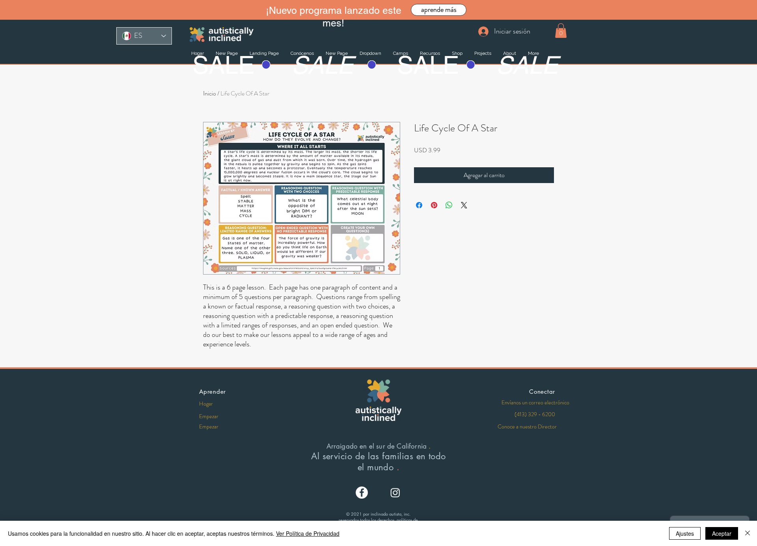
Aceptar (721, 533)
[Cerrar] (747, 533)
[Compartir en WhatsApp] (449, 205)
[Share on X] (464, 205)
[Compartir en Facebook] (419, 205)
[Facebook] (362, 492)
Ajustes (685, 533)
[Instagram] (395, 492)
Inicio (209, 93)
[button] (561, 30)
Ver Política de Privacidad (307, 533)
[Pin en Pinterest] (434, 205)
